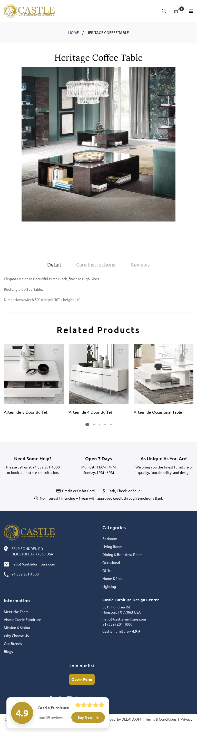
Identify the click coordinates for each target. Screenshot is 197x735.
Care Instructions (95, 264)
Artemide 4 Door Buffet (90, 411)
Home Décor (112, 578)
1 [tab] (87, 424)
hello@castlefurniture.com (33, 564)
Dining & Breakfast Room (122, 554)
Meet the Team (16, 611)
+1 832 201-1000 (46, 467)
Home (73, 32)
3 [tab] (99, 424)
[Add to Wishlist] (55, 352)
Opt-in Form (82, 679)
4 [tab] (105, 424)
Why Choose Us (16, 635)
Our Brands (13, 643)
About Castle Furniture (22, 619)
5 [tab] (111, 424)
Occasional (111, 562)
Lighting (109, 586)
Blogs (8, 651)
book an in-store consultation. (35, 472)
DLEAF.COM (131, 719)
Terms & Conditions (160, 719)
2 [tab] (94, 424)
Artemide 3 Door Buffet (25, 411)
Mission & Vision (17, 627)
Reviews (140, 264)
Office (107, 570)
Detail (54, 264)
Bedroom (109, 538)
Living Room (112, 546)
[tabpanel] (33, 381)
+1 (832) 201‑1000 (117, 624)
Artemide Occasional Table (158, 411)
